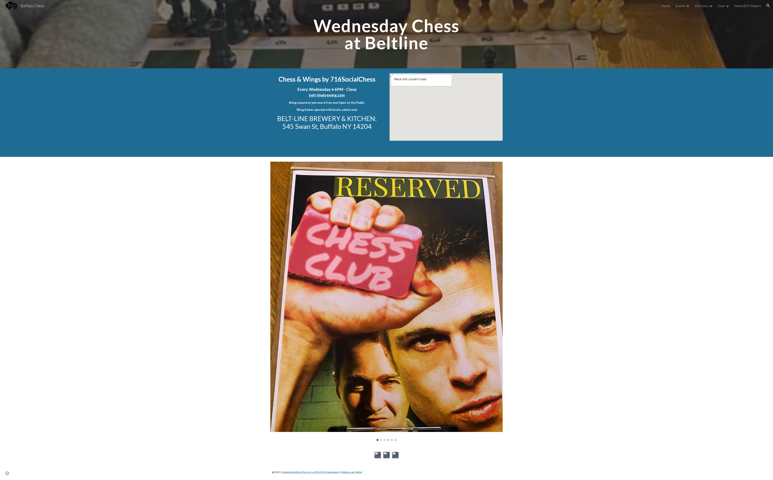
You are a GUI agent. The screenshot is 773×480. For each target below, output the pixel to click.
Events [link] (680, 6)
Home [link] (665, 6)
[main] (386, 34)
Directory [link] (701, 6)
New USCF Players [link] (747, 6)
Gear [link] (721, 6)
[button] (768, 5)
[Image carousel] (386, 301)
